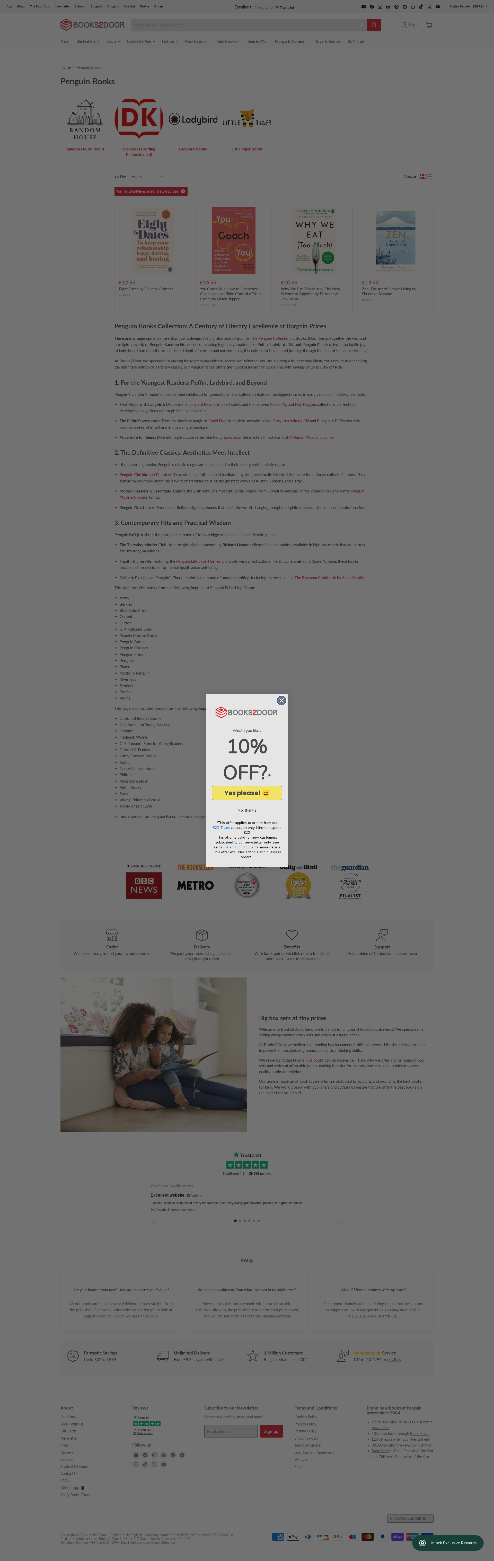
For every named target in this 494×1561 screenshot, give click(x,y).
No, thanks (247, 810)
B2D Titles (221, 827)
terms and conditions (236, 847)
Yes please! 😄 (247, 793)
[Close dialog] (281, 700)
